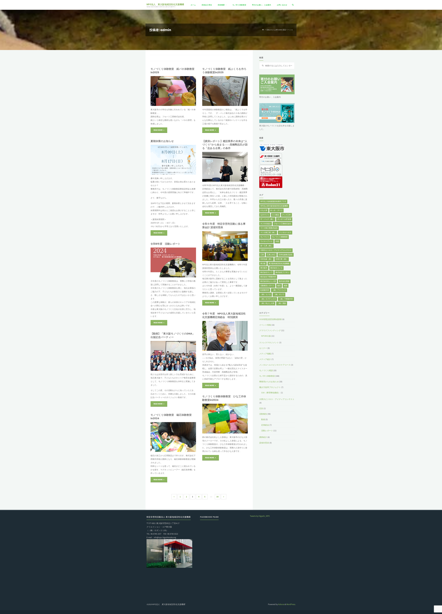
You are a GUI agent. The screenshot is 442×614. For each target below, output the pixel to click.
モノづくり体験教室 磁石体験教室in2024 (171, 416)
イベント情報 (265, 325)
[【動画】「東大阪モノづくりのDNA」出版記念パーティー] (184, 356)
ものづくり (264, 215)
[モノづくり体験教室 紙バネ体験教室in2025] (182, 91)
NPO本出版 (266, 336)
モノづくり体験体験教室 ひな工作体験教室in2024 (224, 398)
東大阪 (263, 263)
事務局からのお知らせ (269, 381)
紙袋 (285, 285)
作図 (277, 241)
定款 (261, 408)
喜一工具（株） (266, 246)
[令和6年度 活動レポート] (184, 262)
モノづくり (264, 237)
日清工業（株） (282, 259)
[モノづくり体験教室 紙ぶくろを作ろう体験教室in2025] (235, 91)
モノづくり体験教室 (280, 237)
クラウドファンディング (270, 330)
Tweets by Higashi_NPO (260, 516)
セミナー (263, 348)
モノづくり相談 (266, 370)
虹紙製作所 (264, 290)
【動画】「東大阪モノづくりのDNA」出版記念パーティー (173, 335)
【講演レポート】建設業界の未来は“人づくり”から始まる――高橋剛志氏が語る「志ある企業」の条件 (225, 144)
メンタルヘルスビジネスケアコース (275, 365)
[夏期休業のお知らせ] (184, 160)
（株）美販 (281, 303)
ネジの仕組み (265, 223)
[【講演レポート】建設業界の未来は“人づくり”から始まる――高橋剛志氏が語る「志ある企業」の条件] (236, 167)
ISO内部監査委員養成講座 (270, 319)
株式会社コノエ (276, 268)
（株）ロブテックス (268, 299)
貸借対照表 (264, 443)
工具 (262, 255)
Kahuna (281, 604)
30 (217, 496)
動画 (151, 349)
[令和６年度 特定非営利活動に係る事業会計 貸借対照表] (236, 246)
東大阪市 (263, 268)
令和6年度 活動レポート (165, 244)
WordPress (290, 604)
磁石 (279, 285)
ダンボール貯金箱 (284, 219)
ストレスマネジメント (269, 342)
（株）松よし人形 (267, 303)
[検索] (293, 5)
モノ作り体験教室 (267, 376)
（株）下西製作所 (286, 299)
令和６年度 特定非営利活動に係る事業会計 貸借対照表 (224, 225)
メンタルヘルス (285, 232)
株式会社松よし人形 (268, 281)
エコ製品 (275, 215)
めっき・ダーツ (276, 210)
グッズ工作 (286, 215)
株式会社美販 (284, 281)
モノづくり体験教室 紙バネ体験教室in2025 (172, 70)
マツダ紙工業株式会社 (269, 228)
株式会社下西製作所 (268, 277)
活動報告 (263, 414)
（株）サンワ (279, 294)
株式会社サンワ (266, 272)
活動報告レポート (267, 285)
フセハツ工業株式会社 (282, 223)
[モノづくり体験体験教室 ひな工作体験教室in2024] (235, 418)
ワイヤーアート (266, 241)
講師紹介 (263, 437)
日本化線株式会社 (285, 255)
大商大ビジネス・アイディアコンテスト (275, 250)
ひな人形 (263, 210)
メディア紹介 (265, 359)
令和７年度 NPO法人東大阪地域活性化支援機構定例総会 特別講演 (224, 315)
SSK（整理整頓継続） (270, 392)
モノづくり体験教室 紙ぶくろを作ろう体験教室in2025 (224, 70)
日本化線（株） (266, 259)
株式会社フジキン (282, 272)
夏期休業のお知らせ (162, 141)
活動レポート (267, 430)
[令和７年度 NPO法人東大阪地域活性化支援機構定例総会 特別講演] (234, 336)
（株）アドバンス (279, 290)
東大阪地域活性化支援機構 (279, 263)
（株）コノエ (265, 294)
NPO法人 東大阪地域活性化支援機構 (165, 4)
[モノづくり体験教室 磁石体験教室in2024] (183, 437)
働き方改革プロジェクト (270, 387)
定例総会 (203, 160)
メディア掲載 (265, 353)
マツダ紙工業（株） (268, 232)
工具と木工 (271, 255)
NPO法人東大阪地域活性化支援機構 (274, 206)
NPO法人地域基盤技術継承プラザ (273, 201)
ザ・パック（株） (267, 219)
